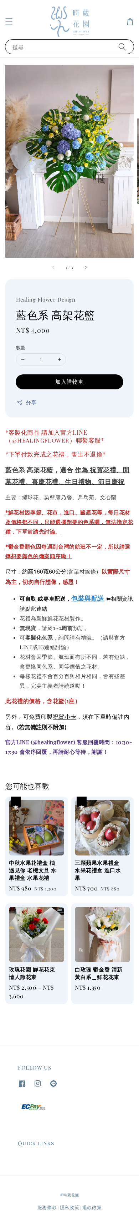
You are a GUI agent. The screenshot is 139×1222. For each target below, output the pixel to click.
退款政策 (92, 1207)
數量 (21, 347)
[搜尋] (122, 47)
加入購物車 (69, 381)
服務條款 (47, 1207)
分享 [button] (31, 402)
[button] (9, 22)
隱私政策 (69, 1207)
